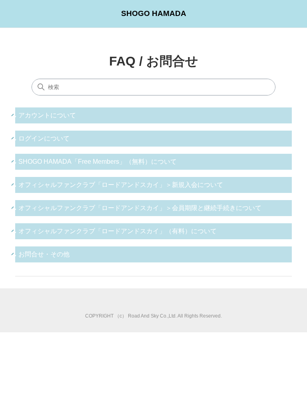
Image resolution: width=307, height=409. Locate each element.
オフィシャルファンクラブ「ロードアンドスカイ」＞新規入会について (120, 184)
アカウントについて (47, 115)
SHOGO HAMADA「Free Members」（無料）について (97, 161)
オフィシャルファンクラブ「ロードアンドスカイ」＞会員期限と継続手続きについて (139, 207)
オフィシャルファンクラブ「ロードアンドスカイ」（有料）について (117, 231)
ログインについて (44, 138)
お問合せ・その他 (44, 254)
